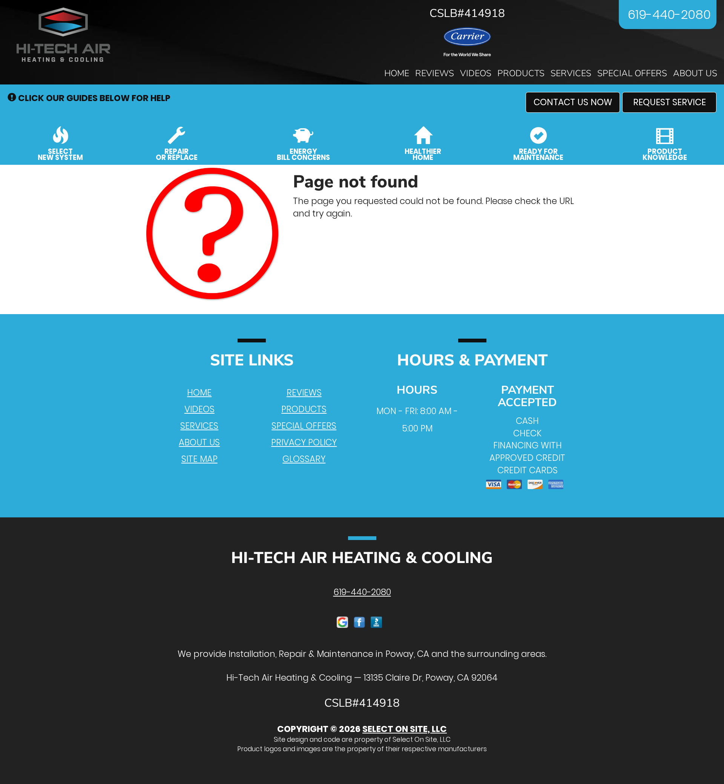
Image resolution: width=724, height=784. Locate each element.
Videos (475, 73)
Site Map (199, 459)
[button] (573, 102)
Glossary (303, 459)
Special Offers (632, 73)
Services (571, 73)
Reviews (434, 73)
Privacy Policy (304, 442)
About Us (695, 73)
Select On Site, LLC (404, 729)
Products (521, 73)
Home (396, 73)
